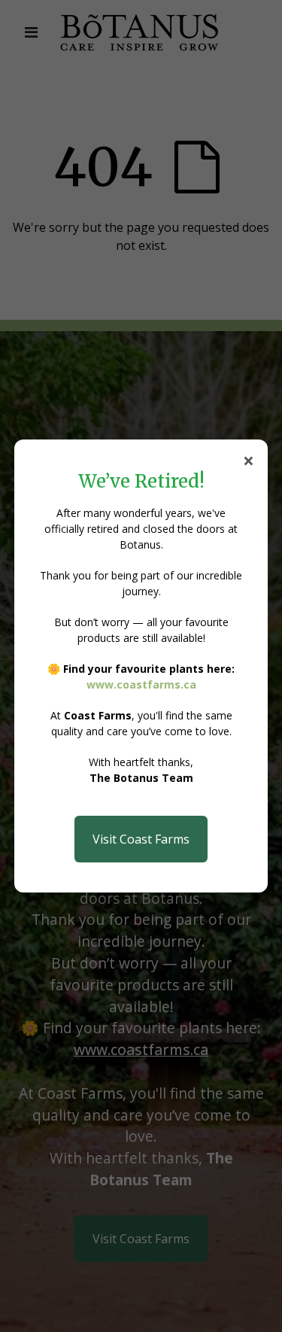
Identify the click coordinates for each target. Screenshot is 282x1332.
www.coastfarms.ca (141, 684)
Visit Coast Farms (141, 839)
